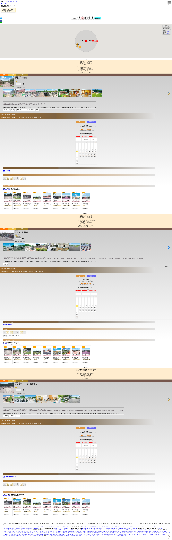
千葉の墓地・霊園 (71, 531)
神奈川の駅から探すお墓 (95, 528)
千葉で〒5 (151, 529)
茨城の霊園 (70, 535)
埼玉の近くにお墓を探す (162, 534)
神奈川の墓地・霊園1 (93, 531)
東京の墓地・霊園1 (85, 531)
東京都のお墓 (103, 534)
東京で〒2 (69, 529)
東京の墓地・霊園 (48, 531)
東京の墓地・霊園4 (38, 532)
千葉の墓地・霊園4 (61, 532)
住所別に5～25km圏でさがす (8, 531)
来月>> (93, 139)
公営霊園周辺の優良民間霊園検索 (33, 528)
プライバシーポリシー (29, 535)
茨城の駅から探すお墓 (122, 528)
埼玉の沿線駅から (14, 529)
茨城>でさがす (42, 531)
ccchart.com (112, 535)
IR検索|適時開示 (122, 535)
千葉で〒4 (128, 529)
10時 (80, 153)
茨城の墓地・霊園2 (155, 531)
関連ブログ (95, 535)
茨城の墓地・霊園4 (69, 532)
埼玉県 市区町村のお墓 (60, 534)
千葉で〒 (60, 529)
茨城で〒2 (87, 529)
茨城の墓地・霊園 (78, 531)
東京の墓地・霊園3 (162, 531)
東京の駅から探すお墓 (86, 528)
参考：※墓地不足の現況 (37, 117)
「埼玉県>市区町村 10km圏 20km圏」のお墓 (162, 532)
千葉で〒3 (105, 529)
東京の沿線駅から (159, 528)
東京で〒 (48, 529)
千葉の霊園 (61, 535)
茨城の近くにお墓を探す (7, 535)
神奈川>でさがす (24, 531)
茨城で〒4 (132, 529)
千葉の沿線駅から (22, 529)
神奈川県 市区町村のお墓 (50, 534)
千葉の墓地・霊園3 (22, 532)
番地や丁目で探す (115, 532)
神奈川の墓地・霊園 (56, 531)
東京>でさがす (17, 531)
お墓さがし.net (86, 535)
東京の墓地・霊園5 (76, 532)
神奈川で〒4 (119, 529)
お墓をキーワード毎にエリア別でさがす (61, 528)
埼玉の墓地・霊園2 (140, 531)
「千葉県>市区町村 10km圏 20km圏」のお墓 (11, 534)
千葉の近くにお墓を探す (153, 534)
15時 (80, 156)
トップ (3, 3)
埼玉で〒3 (101, 529)
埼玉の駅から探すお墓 (104, 528)
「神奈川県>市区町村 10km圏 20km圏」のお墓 (144, 532)
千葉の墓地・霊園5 (100, 532)
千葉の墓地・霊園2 (147, 531)
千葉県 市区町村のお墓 (69, 534)
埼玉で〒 (57, 529)
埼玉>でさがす (30, 531)
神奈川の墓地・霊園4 (46, 532)
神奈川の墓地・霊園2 (132, 531)
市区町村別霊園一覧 (16, 535)
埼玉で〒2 (78, 529)
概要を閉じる (18, 238)
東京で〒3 (91, 529)
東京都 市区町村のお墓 (41, 534)
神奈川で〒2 (73, 529)
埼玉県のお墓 (114, 534)
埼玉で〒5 (146, 529)
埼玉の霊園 (66, 535)
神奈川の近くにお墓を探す (143, 534)
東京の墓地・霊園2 (124, 531)
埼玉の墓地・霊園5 (92, 532)
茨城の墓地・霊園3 (30, 532)
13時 (80, 154)
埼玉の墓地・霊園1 (101, 531)
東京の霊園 (51, 535)
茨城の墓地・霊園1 (116, 531)
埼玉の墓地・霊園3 (15, 532)
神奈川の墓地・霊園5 (85, 532)
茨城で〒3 (110, 529)
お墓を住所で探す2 (96, 534)
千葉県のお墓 (120, 534)
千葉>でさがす (36, 531)
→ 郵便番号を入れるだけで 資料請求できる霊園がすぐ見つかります (8, 10)
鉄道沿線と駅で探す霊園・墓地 (132, 528)
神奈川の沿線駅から (7, 529)
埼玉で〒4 (124, 529)
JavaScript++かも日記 (105, 535)
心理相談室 (117, 535)
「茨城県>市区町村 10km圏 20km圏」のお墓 (28, 534)
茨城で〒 (64, 529)
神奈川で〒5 (141, 529)
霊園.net (91, 535)
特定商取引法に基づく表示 (38, 535)
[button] (77, 44)
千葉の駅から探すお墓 (113, 528)
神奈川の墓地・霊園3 (7, 532)
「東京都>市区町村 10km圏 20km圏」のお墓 (127, 532)
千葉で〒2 (83, 529)
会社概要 (22, 535)
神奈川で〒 (53, 529)
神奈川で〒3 (96, 529)
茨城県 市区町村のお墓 (78, 534)
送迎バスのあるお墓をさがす (8, 528)
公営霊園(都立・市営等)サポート (20, 528)
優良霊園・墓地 (6, 189)
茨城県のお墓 (125, 534)
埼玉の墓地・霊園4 (54, 532)
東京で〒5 (137, 529)
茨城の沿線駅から (29, 529)
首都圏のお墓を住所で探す (87, 534)
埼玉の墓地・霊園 (63, 531)
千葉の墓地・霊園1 (108, 531)
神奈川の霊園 (55, 535)
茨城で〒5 (155, 529)
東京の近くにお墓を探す (133, 534)
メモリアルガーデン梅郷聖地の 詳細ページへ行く (10, 477)
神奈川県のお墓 (109, 534)
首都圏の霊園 (75, 535)
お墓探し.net (81, 535)
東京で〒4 (114, 529)
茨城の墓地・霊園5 (108, 532)
